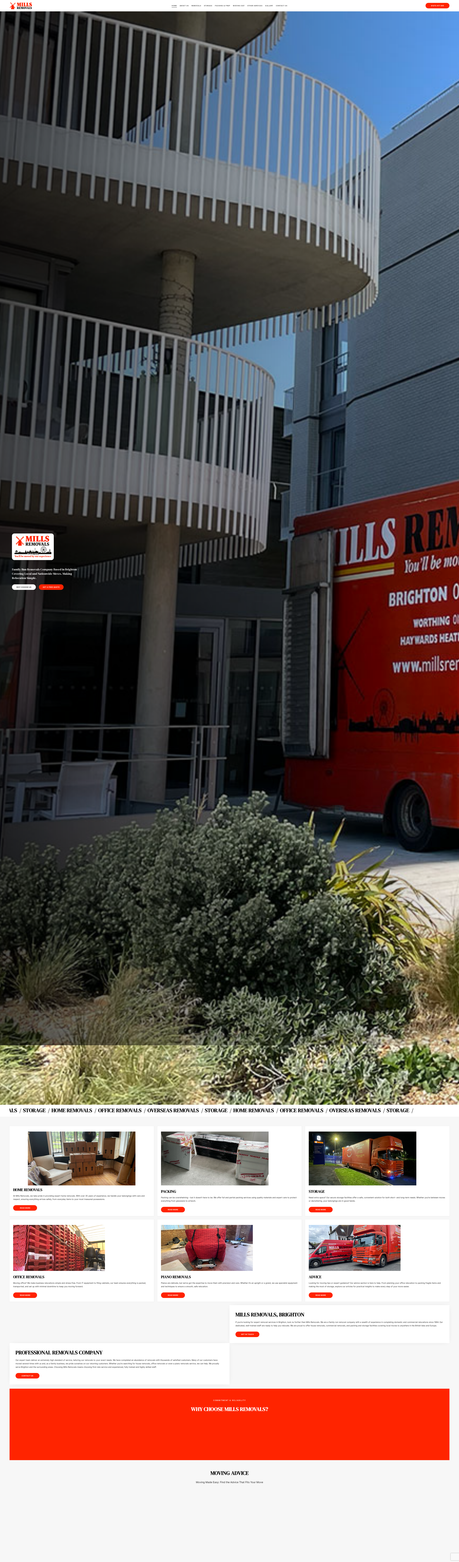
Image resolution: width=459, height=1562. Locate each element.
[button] (24, 587)
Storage (208, 6)
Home (174, 6)
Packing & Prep (222, 6)
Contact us (281, 6)
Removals (196, 6)
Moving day (239, 6)
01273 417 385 (437, 6)
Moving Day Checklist (24, 1527)
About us (184, 6)
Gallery (269, 6)
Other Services (254, 6)
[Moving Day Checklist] (229, 1506)
